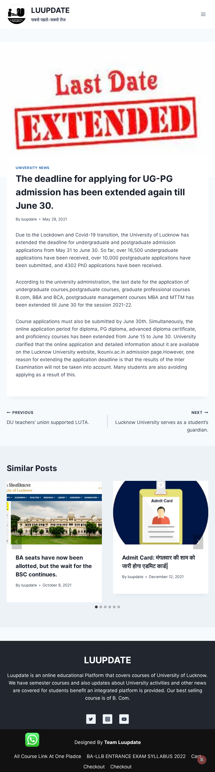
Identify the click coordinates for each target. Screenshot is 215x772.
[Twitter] (91, 719)
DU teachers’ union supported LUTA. (48, 417)
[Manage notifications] (201, 759)
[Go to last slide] (17, 541)
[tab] (96, 607)
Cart (196, 756)
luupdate (29, 219)
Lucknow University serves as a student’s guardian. (161, 421)
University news (33, 168)
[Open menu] (203, 14)
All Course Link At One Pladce (47, 756)
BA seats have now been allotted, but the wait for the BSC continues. (54, 566)
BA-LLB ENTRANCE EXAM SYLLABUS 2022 (136, 756)
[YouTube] (124, 719)
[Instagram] (107, 719)
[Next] (198, 541)
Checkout (94, 766)
